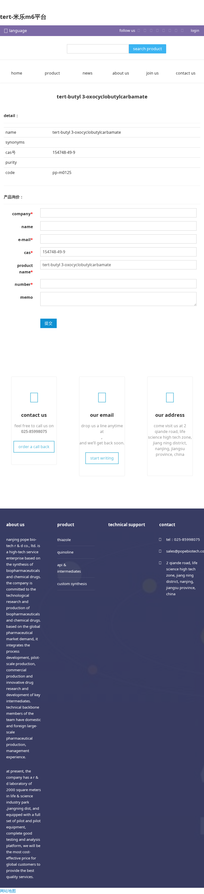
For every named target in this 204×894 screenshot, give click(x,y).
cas (28, 252)
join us (152, 73)
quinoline (65, 552)
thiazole (64, 539)
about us (120, 73)
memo (26, 297)
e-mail (25, 239)
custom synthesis (72, 583)
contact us (186, 73)
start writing (102, 458)
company (22, 213)
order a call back (34, 446)
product (52, 73)
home (16, 73)
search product (147, 48)
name (27, 226)
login (195, 30)
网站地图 (8, 891)
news (88, 73)
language (18, 30)
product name (25, 269)
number (24, 284)
